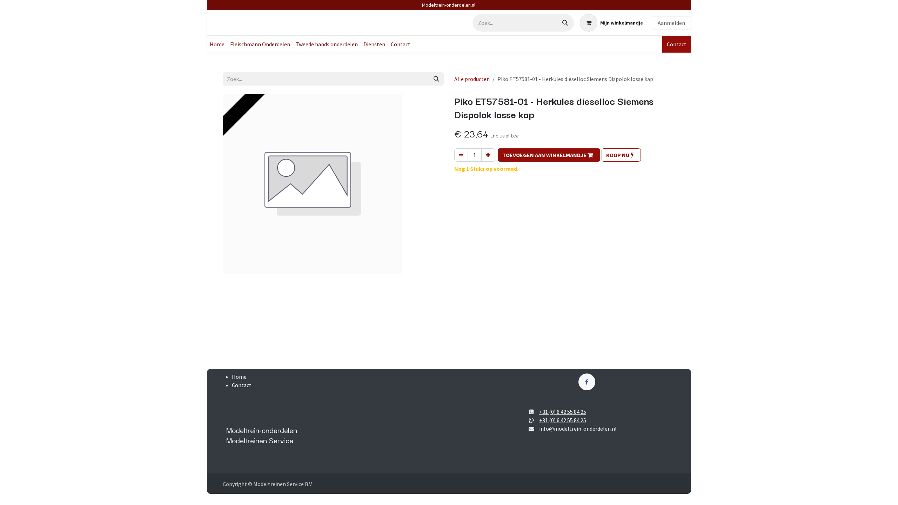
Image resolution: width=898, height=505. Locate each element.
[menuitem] (217, 44)
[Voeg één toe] (488, 155)
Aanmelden (671, 22)
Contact (676, 44)
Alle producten (472, 78)
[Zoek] (565, 23)
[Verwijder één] (461, 155)
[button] (549, 155)
